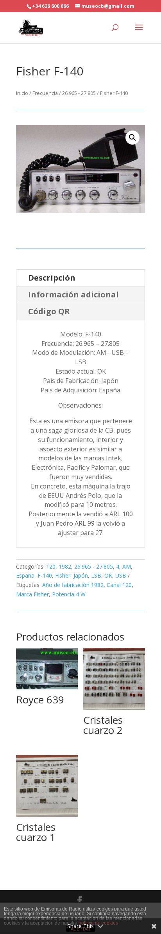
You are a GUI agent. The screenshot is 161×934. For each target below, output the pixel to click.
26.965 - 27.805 (79, 93)
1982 (65, 566)
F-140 (45, 575)
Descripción (51, 277)
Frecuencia (45, 93)
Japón (80, 575)
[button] (132, 138)
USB (120, 575)
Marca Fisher (32, 594)
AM (126, 566)
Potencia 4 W (69, 594)
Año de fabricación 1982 (73, 585)
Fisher (62, 575)
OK (108, 575)
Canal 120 (119, 585)
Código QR (49, 311)
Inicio (22, 93)
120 (50, 566)
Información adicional (73, 294)
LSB (96, 575)
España (25, 575)
